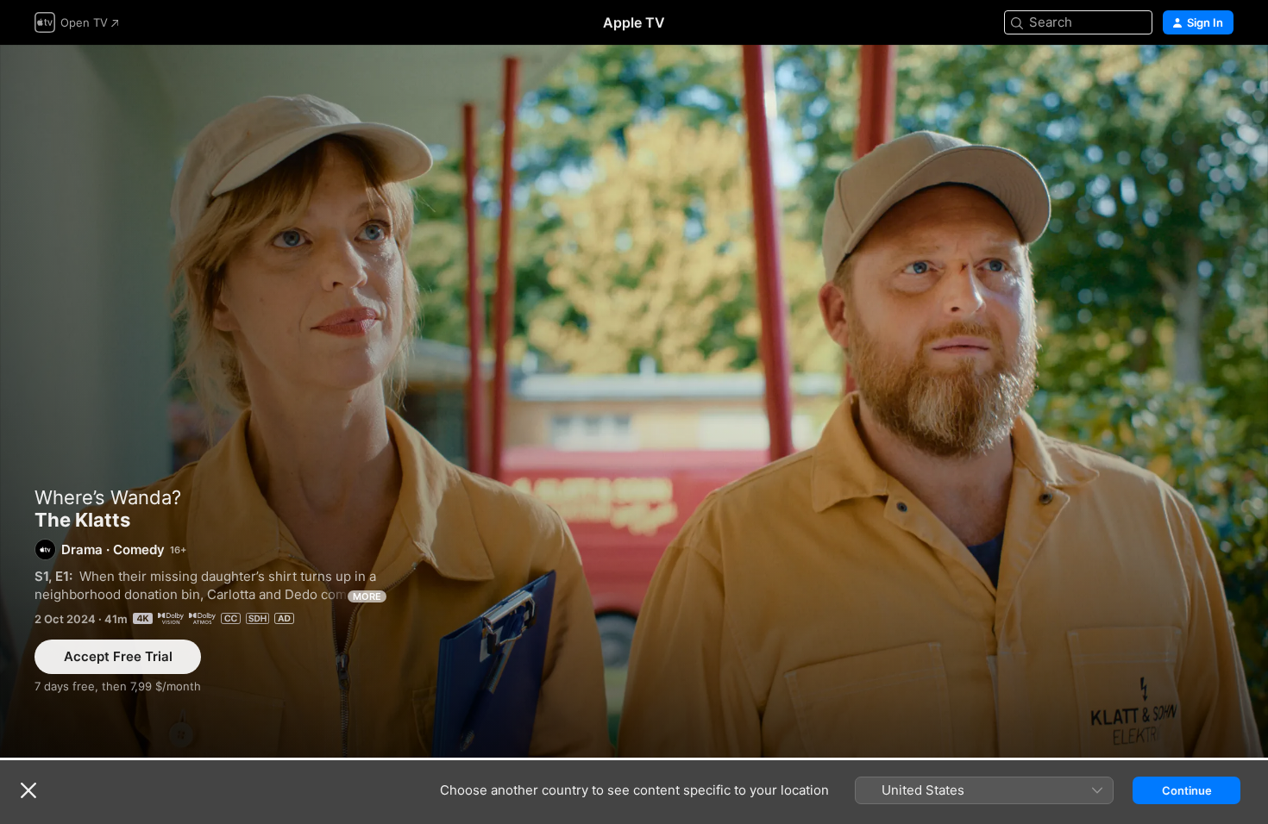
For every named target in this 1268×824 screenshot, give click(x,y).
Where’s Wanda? (108, 497)
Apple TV (634, 22)
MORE (367, 596)
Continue (1187, 790)
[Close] (28, 790)
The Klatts (634, 401)
